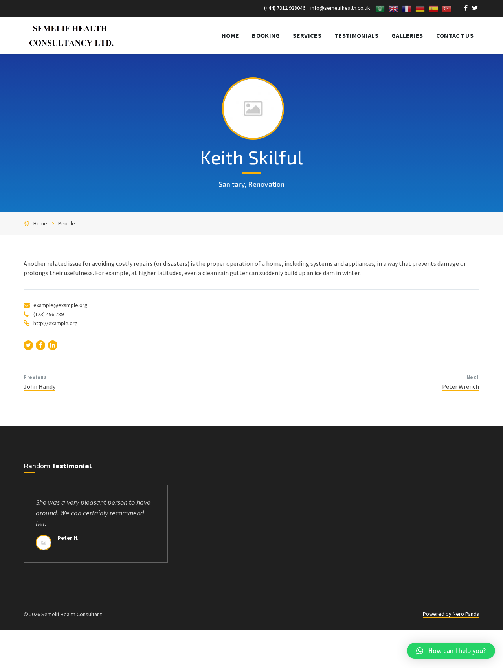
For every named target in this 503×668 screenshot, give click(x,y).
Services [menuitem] (307, 35)
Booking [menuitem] (266, 35)
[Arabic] (380, 7)
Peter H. (68, 537)
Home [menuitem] (230, 35)
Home (40, 223)
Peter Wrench (460, 386)
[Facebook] (466, 8)
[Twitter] (475, 8)
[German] (420, 7)
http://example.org (55, 323)
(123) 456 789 (48, 314)
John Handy (39, 386)
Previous (35, 377)
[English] (393, 7)
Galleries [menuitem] (407, 35)
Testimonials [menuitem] (356, 35)
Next (472, 377)
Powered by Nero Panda (451, 613)
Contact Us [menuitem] (455, 35)
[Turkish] (447, 7)
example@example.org (60, 305)
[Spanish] (433, 7)
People (66, 223)
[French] (406, 7)
